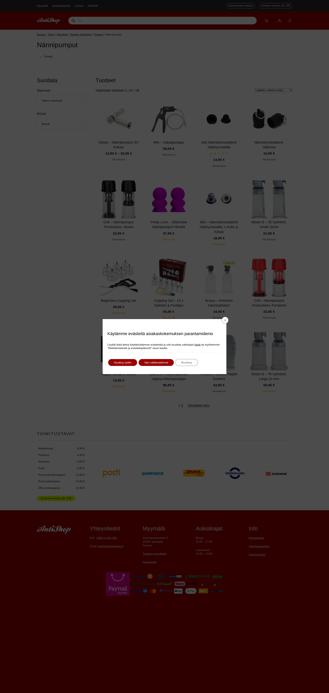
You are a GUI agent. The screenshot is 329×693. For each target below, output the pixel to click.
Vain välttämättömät (156, 362)
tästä (197, 344)
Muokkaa (186, 362)
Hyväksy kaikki (122, 362)
